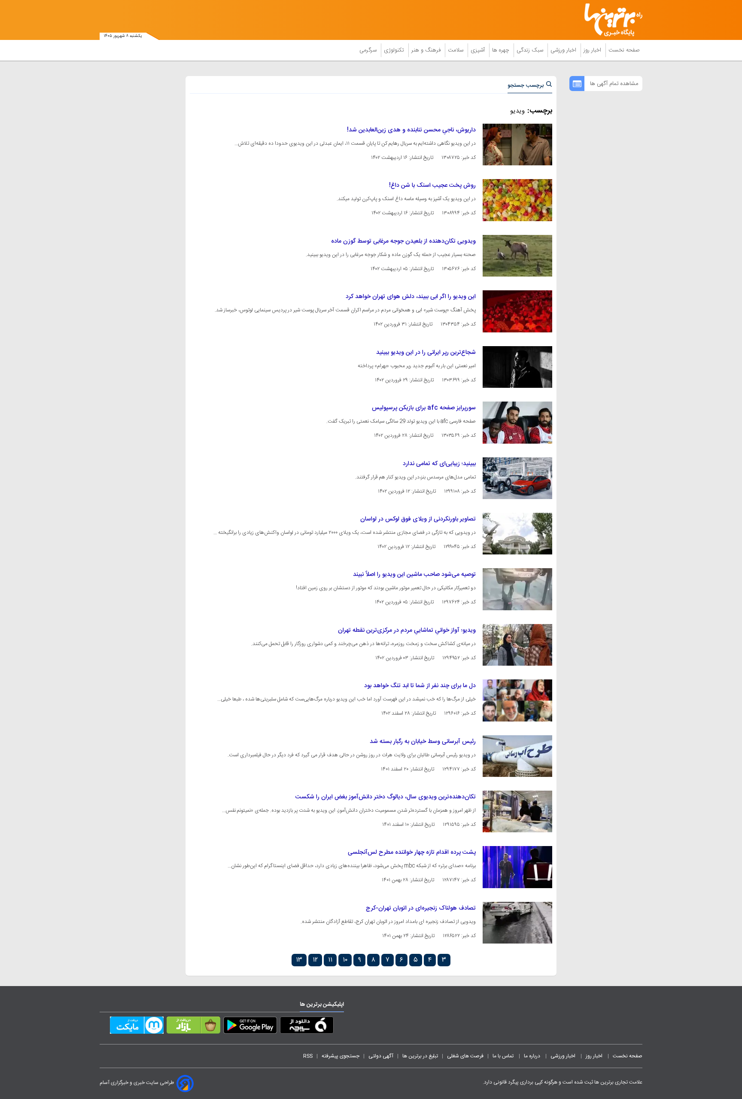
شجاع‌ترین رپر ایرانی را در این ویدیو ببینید (426, 352)
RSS (308, 1056)
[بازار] (193, 1027)
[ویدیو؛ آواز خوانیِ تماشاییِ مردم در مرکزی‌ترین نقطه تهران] (517, 645)
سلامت (456, 50)
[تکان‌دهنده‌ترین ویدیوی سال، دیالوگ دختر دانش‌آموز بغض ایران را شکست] (517, 811)
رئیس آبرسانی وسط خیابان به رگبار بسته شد (423, 741)
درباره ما (532, 1056)
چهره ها (501, 50)
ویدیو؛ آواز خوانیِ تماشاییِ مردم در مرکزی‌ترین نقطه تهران (407, 630)
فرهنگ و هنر (426, 50)
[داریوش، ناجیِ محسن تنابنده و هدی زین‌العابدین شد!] (517, 144)
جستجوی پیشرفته (340, 1056)
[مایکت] (137, 1027)
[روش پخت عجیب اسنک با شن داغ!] (517, 200)
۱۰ (345, 960)
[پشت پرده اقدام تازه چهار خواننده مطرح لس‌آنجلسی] (517, 867)
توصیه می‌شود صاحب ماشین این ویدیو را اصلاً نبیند (414, 574)
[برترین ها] (609, 20)
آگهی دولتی (380, 1056)
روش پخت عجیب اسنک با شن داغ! (432, 185)
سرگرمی (368, 50)
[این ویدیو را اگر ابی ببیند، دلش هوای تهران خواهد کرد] (517, 311)
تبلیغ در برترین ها (420, 1056)
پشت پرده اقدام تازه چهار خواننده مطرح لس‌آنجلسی (412, 852)
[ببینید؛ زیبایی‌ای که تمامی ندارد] (517, 478)
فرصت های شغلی (465, 1056)
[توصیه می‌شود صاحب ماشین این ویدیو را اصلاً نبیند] (517, 589)
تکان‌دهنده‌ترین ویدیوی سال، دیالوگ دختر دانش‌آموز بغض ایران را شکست (385, 797)
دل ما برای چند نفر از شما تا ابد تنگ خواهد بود (420, 686)
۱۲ (315, 960)
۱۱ (330, 960)
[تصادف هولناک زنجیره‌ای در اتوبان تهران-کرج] (517, 923)
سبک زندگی (531, 50)
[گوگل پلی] (250, 1027)
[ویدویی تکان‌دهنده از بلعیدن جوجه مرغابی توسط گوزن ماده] (517, 256)
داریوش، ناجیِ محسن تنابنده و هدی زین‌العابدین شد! (411, 130)
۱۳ (299, 960)
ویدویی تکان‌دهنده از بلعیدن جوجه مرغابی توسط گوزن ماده (403, 241)
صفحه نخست (624, 50)
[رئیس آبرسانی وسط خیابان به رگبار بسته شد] (517, 756)
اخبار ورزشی (564, 50)
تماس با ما (504, 1056)
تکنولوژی (395, 50)
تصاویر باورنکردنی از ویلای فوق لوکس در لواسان (418, 519)
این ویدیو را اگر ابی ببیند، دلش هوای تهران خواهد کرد (411, 296)
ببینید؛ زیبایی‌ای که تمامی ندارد (439, 464)
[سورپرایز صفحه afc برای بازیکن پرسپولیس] (517, 422)
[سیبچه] (307, 1027)
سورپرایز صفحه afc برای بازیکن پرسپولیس (424, 408)
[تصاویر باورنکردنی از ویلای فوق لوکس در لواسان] (517, 533)
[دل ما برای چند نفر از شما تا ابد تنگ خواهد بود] (517, 700)
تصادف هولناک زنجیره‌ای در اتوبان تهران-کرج (421, 908)
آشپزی (479, 50)
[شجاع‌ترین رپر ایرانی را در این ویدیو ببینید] (517, 367)
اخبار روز (593, 50)
